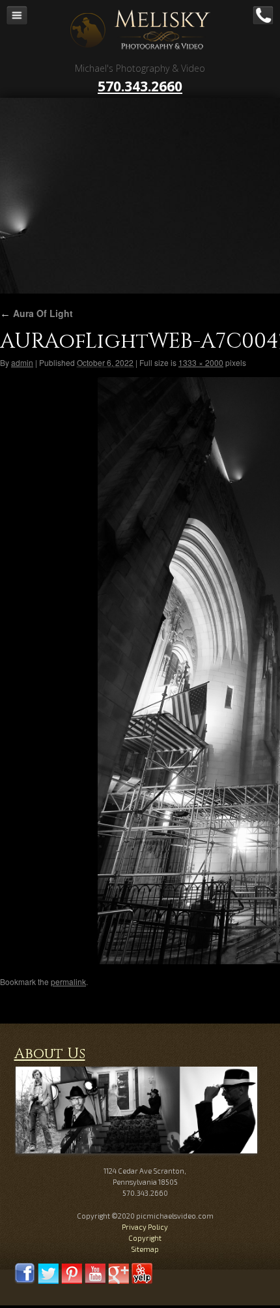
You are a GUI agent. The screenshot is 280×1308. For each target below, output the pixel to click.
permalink (68, 981)
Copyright (144, 1238)
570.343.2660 (140, 86)
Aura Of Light (36, 313)
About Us (49, 1053)
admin (22, 362)
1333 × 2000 (200, 362)
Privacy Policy (145, 1227)
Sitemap (145, 1249)
